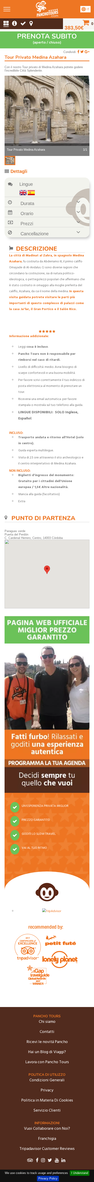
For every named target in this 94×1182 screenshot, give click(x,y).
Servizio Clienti (47, 1110)
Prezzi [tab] (27, 223)
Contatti (47, 1032)
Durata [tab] (27, 203)
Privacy (47, 1090)
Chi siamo (47, 1021)
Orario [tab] (27, 213)
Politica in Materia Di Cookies (47, 1100)
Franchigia (47, 1138)
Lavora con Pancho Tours (47, 1062)
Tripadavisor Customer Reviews (47, 1149)
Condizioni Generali (47, 1080)
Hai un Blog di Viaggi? (47, 1052)
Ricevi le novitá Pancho (47, 1042)
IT (87, 9)
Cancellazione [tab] (35, 233)
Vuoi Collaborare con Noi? (47, 1128)
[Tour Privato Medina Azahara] (47, 16)
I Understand (79, 1173)
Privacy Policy (47, 1178)
